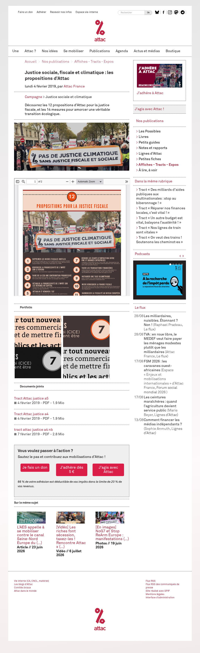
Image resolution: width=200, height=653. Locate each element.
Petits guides (149, 142)
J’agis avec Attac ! (149, 109)
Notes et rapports (153, 148)
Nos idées (50, 51)
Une (15, 51)
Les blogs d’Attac (23, 584)
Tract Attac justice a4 (31, 414)
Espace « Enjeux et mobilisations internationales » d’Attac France (163, 379)
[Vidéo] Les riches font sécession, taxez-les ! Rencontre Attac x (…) (71, 537)
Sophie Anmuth (157, 429)
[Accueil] (100, 30)
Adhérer (41, 12)
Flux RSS (150, 581)
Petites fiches (150, 159)
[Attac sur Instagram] (170, 12)
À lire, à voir (148, 170)
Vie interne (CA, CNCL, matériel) (31, 581)
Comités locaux (22, 588)
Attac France (74, 86)
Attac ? (30, 51)
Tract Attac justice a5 (31, 398)
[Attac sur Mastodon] (176, 12)
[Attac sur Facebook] (164, 12)
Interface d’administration (160, 598)
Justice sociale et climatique (69, 97)
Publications (99, 51)
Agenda (122, 51)
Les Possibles (150, 131)
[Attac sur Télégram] (183, 12)
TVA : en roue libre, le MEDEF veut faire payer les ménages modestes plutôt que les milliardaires (163, 343)
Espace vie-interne (87, 12)
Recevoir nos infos (61, 12)
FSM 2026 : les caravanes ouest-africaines (158, 366)
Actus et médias (147, 51)
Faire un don (25, 12)
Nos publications (55, 61)
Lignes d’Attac (150, 153)
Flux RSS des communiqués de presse (162, 586)
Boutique (173, 51)
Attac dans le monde (25, 591)
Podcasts (142, 254)
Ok (148, 13)
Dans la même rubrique (153, 181)
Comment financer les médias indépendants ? (163, 424)
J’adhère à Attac (150, 93)
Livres (143, 137)
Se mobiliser (73, 51)
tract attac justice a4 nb (33, 430)
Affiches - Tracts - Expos (93, 61)
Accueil (31, 61)
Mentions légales (155, 594)
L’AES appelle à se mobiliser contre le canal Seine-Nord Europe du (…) (30, 535)
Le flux (140, 308)
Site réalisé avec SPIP (158, 591)
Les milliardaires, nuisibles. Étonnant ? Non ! (161, 320)
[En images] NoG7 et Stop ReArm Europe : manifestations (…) (112, 533)
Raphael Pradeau (168, 325)
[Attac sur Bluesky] (157, 12)
